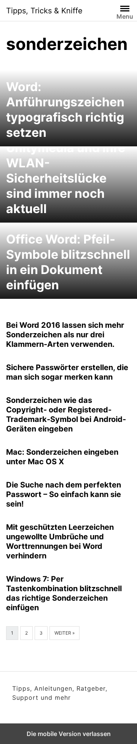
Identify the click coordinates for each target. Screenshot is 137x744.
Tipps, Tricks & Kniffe (44, 10)
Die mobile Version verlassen (69, 734)
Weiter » (64, 633)
